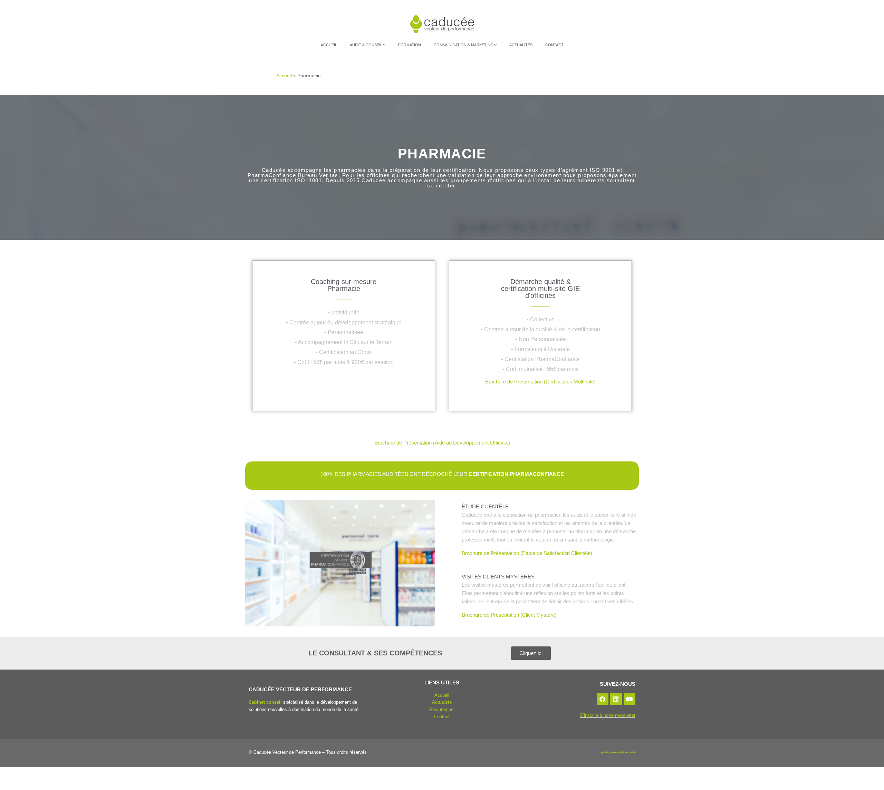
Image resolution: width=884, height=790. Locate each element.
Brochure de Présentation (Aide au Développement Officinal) (442, 443)
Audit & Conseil (366, 45)
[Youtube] (629, 699)
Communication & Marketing (463, 45)
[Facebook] (602, 699)
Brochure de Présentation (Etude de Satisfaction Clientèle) (527, 553)
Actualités (520, 45)
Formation (409, 45)
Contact (554, 45)
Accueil (329, 45)
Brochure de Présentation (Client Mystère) (509, 615)
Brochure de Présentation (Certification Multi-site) (540, 381)
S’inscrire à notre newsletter (607, 715)
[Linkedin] (616, 699)
